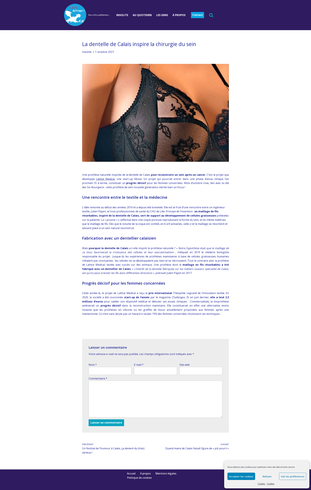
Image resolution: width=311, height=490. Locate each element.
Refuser (267, 476)
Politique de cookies (139, 477)
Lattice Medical (105, 179)
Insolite (122, 15)
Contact (197, 15)
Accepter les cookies (241, 476)
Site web (184, 364)
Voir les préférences (292, 476)
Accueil (131, 473)
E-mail (139, 364)
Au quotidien (142, 15)
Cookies (261, 483)
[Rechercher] (211, 15)
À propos (179, 15)
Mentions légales (165, 473)
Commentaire (98, 378)
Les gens (162, 15)
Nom (93, 364)
